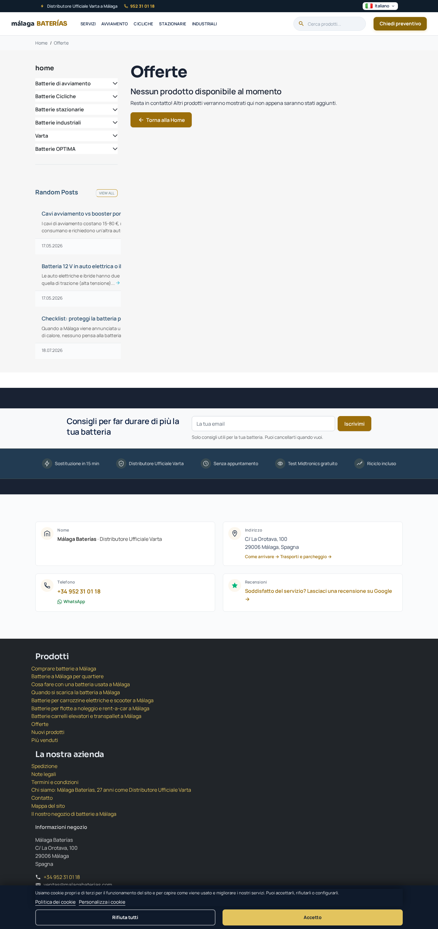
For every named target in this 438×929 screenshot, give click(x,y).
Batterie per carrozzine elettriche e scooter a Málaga (92, 700)
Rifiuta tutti (125, 917)
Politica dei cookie (55, 902)
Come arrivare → (262, 556)
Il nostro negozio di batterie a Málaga (73, 813)
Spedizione (44, 766)
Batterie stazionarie (59, 109)
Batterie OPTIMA (55, 148)
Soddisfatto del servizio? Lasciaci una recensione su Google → (318, 594)
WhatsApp (74, 601)
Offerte (39, 724)
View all (106, 193)
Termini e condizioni (55, 782)
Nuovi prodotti (47, 732)
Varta (41, 135)
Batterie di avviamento (63, 83)
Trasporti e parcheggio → (306, 556)
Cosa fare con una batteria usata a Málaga (80, 684)
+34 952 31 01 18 (79, 591)
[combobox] (329, 24)
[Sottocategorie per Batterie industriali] (114, 122)
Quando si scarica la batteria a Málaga (75, 692)
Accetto (313, 917)
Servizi (88, 24)
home (44, 68)
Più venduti (44, 740)
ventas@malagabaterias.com (78, 884)
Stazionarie (172, 24)
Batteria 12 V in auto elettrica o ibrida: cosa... (91, 266)
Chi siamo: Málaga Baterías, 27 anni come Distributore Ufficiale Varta (111, 789)
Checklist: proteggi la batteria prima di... (91, 318)
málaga (39, 24)
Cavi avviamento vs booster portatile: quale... (91, 213)
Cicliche (143, 24)
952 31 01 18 (142, 6)
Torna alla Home (161, 120)
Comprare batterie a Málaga (63, 668)
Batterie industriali (58, 122)
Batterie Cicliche (55, 96)
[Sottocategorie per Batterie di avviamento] (114, 83)
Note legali (43, 774)
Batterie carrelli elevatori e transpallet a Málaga (86, 716)
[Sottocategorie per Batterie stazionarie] (114, 109)
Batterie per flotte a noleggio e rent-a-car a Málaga (90, 708)
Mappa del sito (48, 805)
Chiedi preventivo (400, 23)
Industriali (204, 24)
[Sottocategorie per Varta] (114, 136)
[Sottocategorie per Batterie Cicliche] (114, 96)
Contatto (42, 797)
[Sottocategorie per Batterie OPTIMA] (114, 149)
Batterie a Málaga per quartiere (67, 676)
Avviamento (114, 24)
